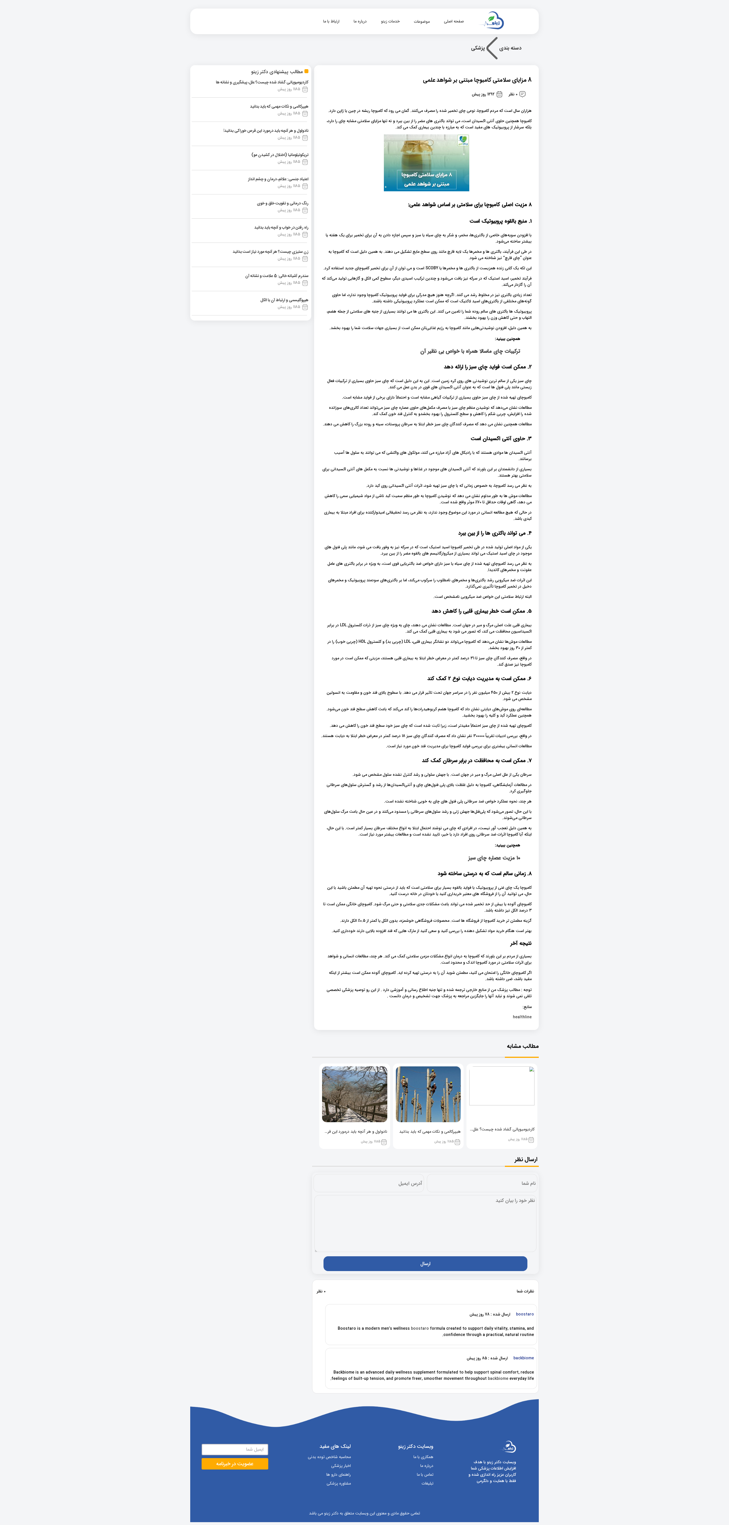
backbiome (498, 1379)
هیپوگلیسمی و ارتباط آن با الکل (284, 300)
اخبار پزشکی (341, 1466)
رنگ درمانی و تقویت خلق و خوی (282, 203)
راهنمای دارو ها (338, 1474)
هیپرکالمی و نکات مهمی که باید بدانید (279, 106)
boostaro (420, 1328)
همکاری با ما (423, 1457)
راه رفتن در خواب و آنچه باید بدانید (281, 227)
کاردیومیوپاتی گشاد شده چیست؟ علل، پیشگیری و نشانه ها (262, 82)
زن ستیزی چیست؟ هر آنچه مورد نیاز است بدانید (270, 252)
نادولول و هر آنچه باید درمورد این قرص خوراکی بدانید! (266, 131)
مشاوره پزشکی (339, 1483)
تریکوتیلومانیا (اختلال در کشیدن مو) (279, 155)
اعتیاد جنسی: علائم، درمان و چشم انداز (278, 179)
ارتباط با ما (331, 21)
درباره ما (360, 21)
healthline (522, 1017)
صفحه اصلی (454, 21)
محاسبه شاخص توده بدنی (329, 1457)
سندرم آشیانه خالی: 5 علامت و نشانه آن (276, 276)
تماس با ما (425, 1474)
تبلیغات (427, 1483)
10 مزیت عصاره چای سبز (494, 858)
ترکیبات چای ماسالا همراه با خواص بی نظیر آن (470, 351)
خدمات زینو (390, 21)
